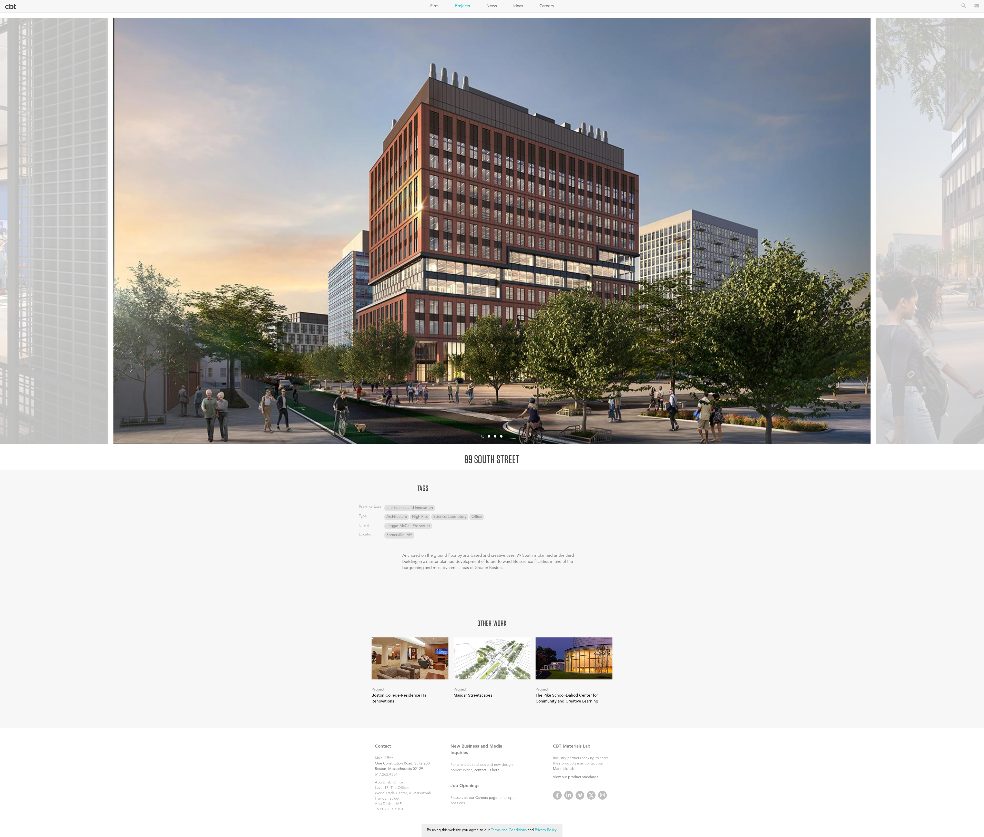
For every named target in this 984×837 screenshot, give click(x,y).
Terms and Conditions (509, 830)
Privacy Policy (545, 830)
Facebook (557, 795)
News (491, 6)
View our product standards (575, 777)
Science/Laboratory (449, 517)
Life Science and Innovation (409, 508)
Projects (462, 6)
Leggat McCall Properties (408, 526)
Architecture (396, 517)
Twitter (591, 795)
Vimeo (580, 795)
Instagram (602, 795)
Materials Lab (564, 769)
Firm (434, 6)
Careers (546, 6)
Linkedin (568, 795)
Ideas (518, 6)
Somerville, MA (399, 535)
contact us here (486, 770)
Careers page (486, 798)
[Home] (11, 6)
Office (476, 517)
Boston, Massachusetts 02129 (399, 769)
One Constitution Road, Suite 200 (402, 763)
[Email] (976, 6)
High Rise (420, 517)
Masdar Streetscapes (473, 696)
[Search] (963, 6)
